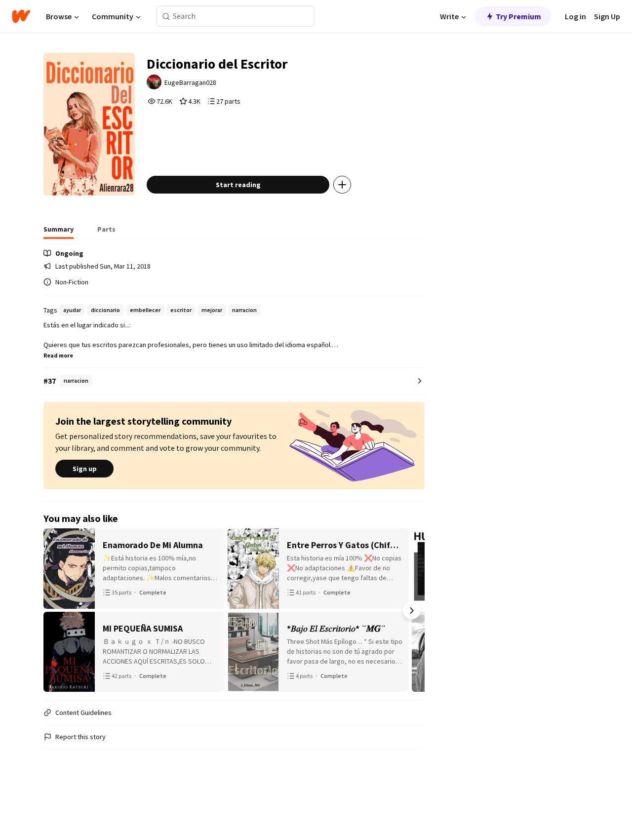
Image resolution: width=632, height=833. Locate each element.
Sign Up (607, 16)
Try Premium (518, 16)
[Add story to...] (342, 185)
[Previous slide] (56, 610)
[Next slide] (412, 610)
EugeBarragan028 (190, 82)
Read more (58, 355)
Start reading (238, 184)
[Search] (166, 16)
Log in (575, 16)
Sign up (85, 468)
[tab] (58, 232)
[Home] (21, 16)
